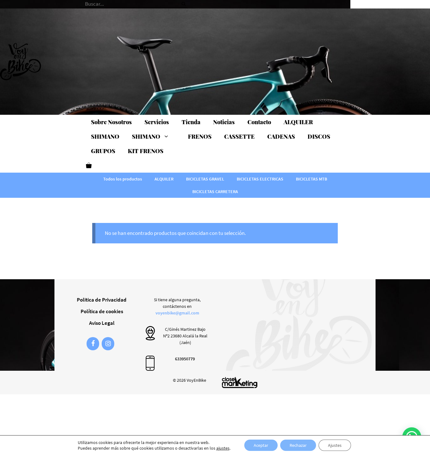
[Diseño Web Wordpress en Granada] (239, 382)
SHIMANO (105, 136)
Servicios (156, 122)
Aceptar (261, 445)
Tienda (191, 122)
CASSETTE (239, 136)
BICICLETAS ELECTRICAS (260, 179)
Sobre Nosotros (111, 122)
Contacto (259, 122)
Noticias (224, 122)
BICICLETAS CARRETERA (215, 191)
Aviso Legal (102, 322)
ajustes (222, 448)
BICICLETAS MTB (311, 179)
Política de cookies (102, 311)
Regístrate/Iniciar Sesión (237, 4)
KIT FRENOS (145, 151)
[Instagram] (108, 343)
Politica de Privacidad (102, 299)
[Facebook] (93, 343)
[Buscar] (183, 1)
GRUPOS (103, 151)
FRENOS (200, 136)
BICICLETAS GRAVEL (205, 179)
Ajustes (335, 445)
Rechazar (298, 445)
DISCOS (319, 136)
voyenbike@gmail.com (177, 313)
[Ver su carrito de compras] (89, 165)
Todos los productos (122, 179)
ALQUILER (298, 122)
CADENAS (281, 136)
